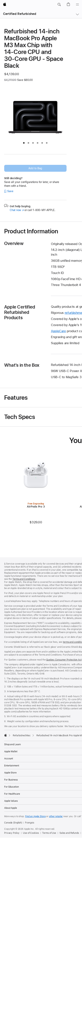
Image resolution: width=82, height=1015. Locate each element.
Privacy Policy (11, 833)
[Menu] (77, 4)
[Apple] (5, 735)
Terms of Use (49, 833)
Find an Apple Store (35, 816)
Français (29, 822)
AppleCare (58, 331)
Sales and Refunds (69, 833)
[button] (59, 4)
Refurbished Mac (22, 735)
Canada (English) (13, 822)
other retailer (56, 816)
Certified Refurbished (19, 14)
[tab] (24, 143)
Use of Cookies (31, 833)
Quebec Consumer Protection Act (63, 659)
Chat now (17, 210)
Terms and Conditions (23, 579)
